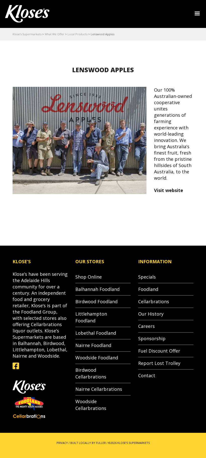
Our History (151, 314)
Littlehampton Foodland (91, 317)
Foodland (148, 289)
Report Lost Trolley (159, 363)
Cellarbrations (153, 301)
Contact (146, 375)
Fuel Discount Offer (159, 351)
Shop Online (88, 277)
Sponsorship (152, 338)
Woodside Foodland (96, 358)
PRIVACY (62, 443)
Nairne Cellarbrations (98, 389)
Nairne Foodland (93, 345)
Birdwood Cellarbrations (90, 373)
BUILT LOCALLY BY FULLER (88, 443)
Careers (146, 326)
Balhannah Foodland (97, 289)
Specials (147, 277)
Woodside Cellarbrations (90, 404)
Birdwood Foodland (96, 301)
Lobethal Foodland (95, 333)
